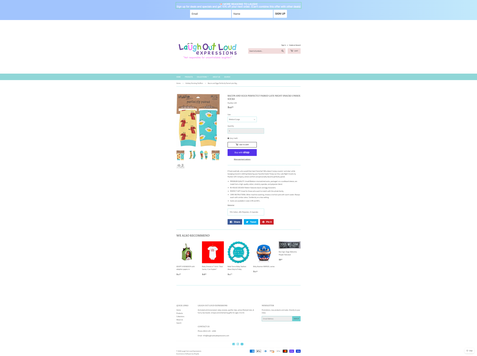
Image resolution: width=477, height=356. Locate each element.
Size (229, 114)
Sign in (283, 45)
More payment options (242, 159)
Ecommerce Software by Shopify (187, 354)
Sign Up (296, 319)
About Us (216, 77)
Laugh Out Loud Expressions (191, 351)
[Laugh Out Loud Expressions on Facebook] (233, 344)
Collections (202, 77)
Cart (296, 51)
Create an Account (295, 45)
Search (227, 77)
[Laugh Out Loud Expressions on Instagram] (238, 344)
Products (189, 77)
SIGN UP (280, 13)
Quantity (231, 126)
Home (178, 77)
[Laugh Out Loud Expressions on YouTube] (242, 344)
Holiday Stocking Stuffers (194, 83)
